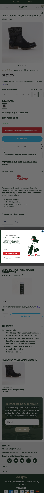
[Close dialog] (42, 231)
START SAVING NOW (11, 253)
